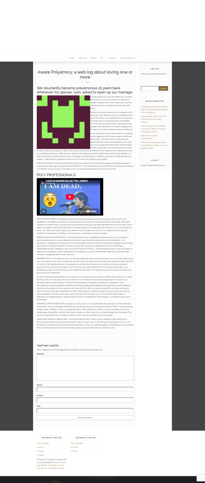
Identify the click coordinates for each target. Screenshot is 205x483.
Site (38, 406)
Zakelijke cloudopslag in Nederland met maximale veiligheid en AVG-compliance (154, 109)
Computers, (53, 468)
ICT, (46, 468)
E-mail (40, 395)
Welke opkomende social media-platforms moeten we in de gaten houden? (154, 145)
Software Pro (127, 58)
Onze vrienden (43, 443)
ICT (101, 58)
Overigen (40, 455)
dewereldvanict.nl (102, 25)
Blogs (94, 58)
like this (103, 230)
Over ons (82, 58)
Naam (40, 385)
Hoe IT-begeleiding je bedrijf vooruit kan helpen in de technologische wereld (153, 129)
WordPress (55, 482)
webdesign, (53, 465)
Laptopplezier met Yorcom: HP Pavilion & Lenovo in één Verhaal (153, 119)
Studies (61, 468)
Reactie (41, 354)
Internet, (44, 465)
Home (71, 58)
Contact (112, 58)
